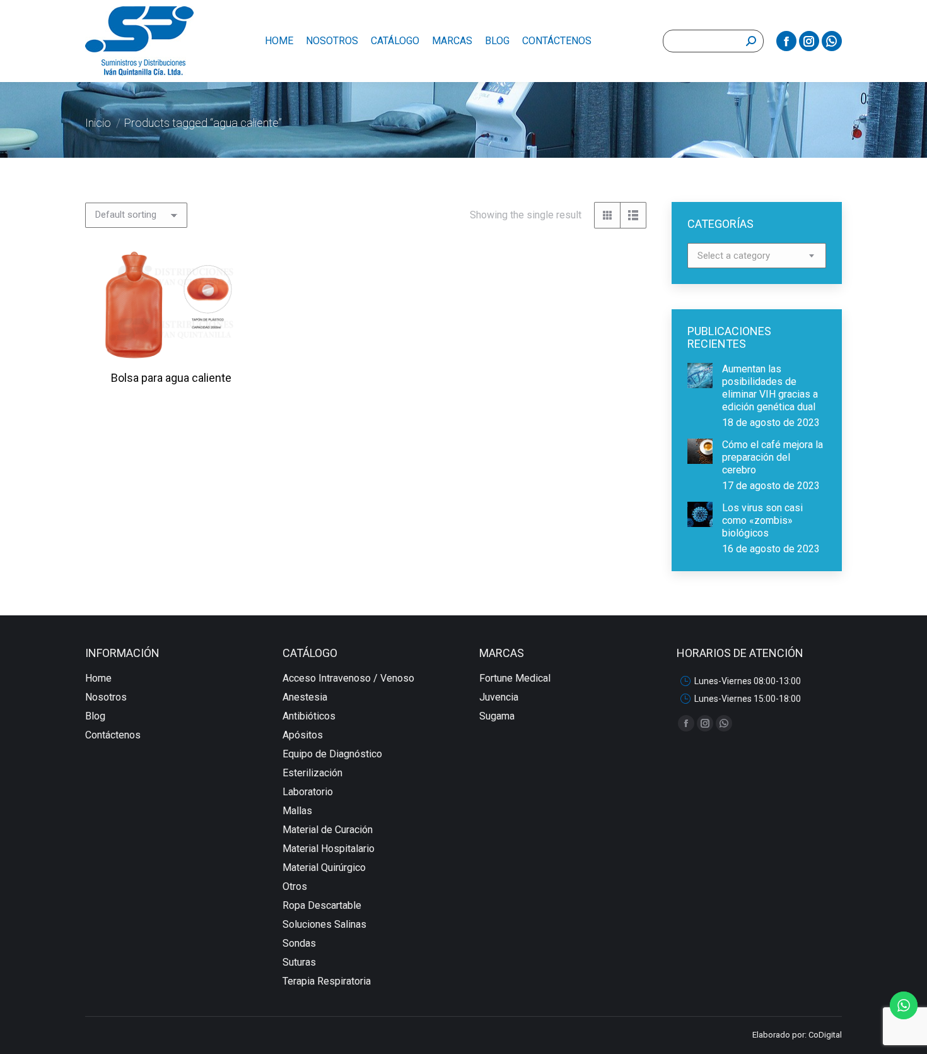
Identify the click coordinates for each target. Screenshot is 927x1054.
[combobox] (756, 255)
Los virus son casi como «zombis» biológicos (762, 520)
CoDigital (825, 1034)
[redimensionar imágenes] (700, 375)
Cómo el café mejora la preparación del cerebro (772, 457)
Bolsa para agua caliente (171, 377)
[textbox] (733, 256)
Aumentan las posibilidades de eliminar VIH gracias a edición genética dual (770, 388)
